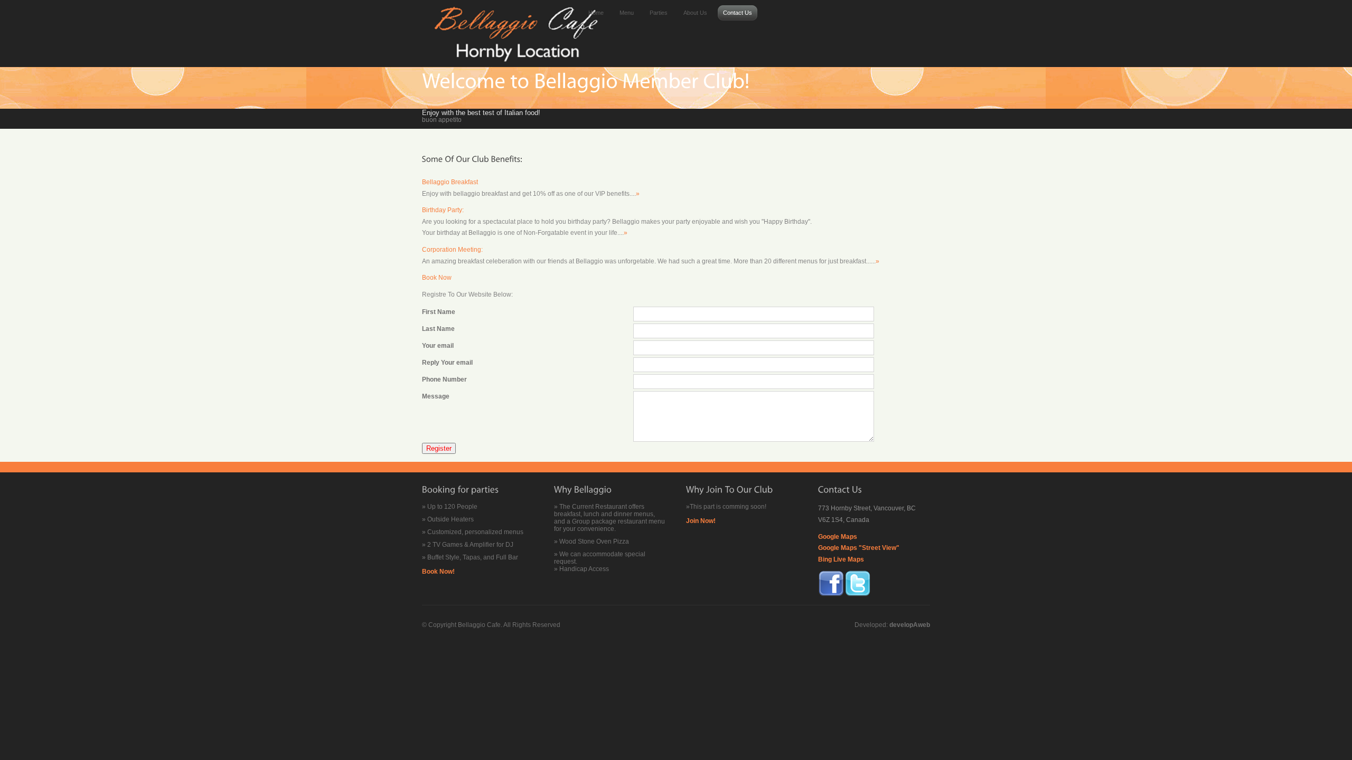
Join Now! (701, 521)
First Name (438, 312)
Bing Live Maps (841, 559)
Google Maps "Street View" (858, 548)
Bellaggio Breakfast (450, 182)
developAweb (909, 625)
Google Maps (837, 536)
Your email (438, 345)
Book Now (437, 277)
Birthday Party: (443, 210)
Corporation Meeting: (452, 249)
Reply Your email (447, 362)
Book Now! (438, 571)
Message (435, 396)
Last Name (438, 328)
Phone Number (444, 379)
